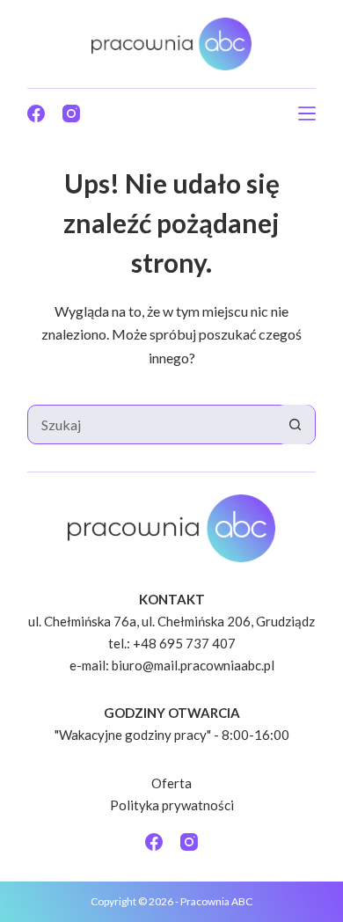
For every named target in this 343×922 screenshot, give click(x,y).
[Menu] (307, 113)
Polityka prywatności (172, 805)
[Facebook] (36, 113)
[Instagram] (71, 113)
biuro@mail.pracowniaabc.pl (193, 665)
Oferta (171, 783)
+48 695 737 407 (184, 643)
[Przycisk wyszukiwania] (295, 424)
